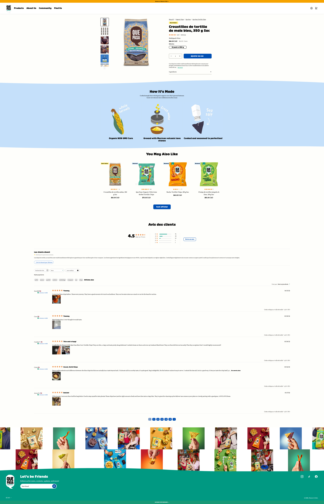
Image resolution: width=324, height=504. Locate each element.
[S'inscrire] (54, 486)
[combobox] (57, 270)
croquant (70, 280)
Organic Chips (180, 19)
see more (180, 67)
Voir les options (115, 188)
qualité (48, 280)
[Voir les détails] (115, 174)
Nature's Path (313, 498)
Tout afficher (162, 207)
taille (36, 280)
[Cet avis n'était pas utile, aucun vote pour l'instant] (288, 309)
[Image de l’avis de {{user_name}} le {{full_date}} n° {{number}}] (56, 299)
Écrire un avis (189, 239)
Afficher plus (89, 280)
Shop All (171, 19)
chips (81, 280)
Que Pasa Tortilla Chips (199, 19)
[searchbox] (40, 270)
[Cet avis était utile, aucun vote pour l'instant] (285, 309)
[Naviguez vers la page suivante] (174, 419)
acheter (55, 280)
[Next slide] (104, 68)
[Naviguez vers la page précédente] (149, 419)
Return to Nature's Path (161, 1)
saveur (42, 280)
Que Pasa (188, 19)
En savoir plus (236, 370)
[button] (190, 71)
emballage (62, 280)
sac (76, 280)
